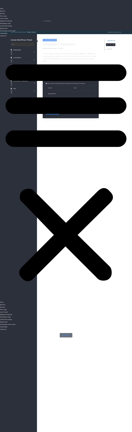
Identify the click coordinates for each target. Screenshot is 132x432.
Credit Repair (3, 33)
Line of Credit (4, 18)
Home (1, 8)
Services (2, 13)
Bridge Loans (4, 28)
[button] (66, 169)
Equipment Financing (6, 21)
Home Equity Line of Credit (7, 31)
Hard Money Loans (5, 23)
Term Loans (3, 16)
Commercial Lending (6, 26)
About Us (2, 11)
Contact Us (3, 36)
